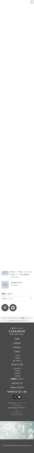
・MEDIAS (17, 358)
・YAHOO (17, 371)
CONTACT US (17, 383)
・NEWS (17, 355)
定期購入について (17, 379)
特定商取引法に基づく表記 (17, 392)
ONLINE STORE (17, 364)
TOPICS (17, 351)
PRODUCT (17, 347)
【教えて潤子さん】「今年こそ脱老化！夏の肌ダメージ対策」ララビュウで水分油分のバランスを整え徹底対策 (21, 272)
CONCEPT (17, 343)
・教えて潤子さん (17, 360)
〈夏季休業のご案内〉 (16, 282)
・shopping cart (17, 368)
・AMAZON (17, 376)
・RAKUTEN (17, 373)
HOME (17, 339)
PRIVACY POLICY (17, 387)
